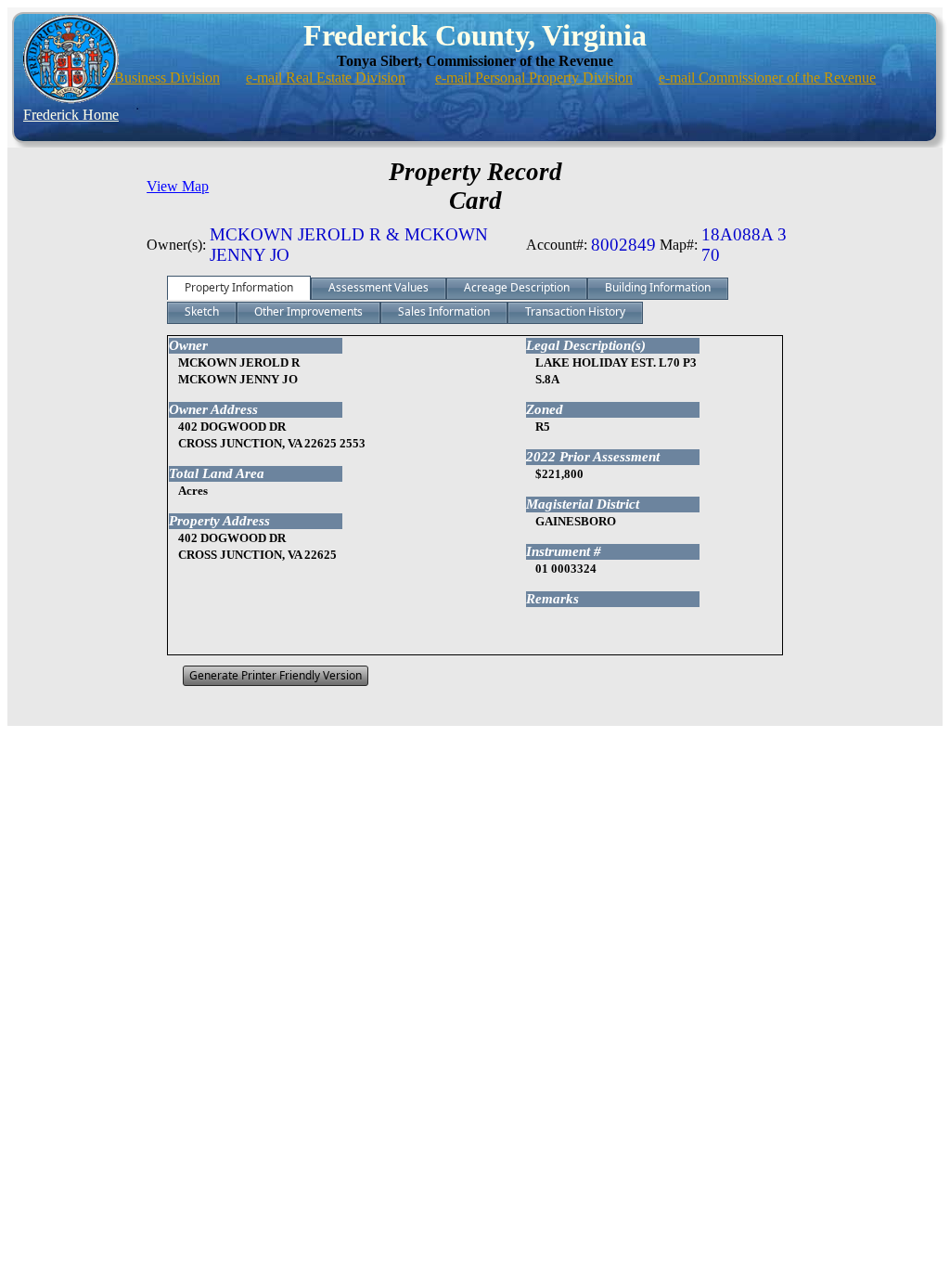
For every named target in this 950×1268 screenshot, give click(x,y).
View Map (178, 186)
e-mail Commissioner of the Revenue (767, 77)
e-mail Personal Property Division (534, 77)
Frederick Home (71, 115)
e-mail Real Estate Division (325, 77)
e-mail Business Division (147, 77)
